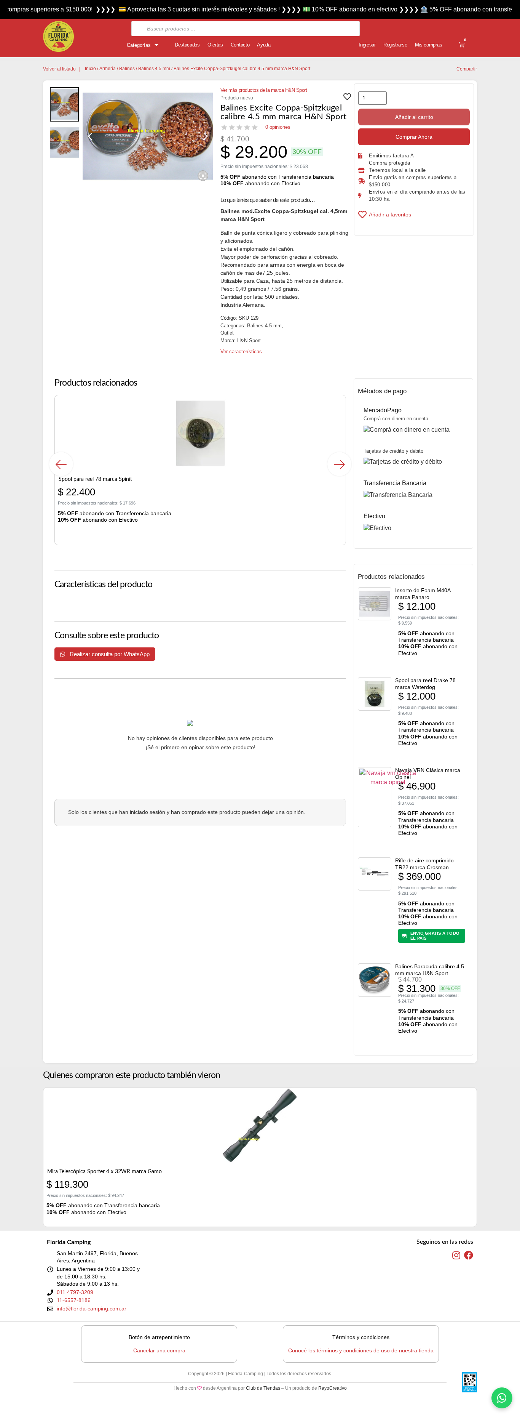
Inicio (90, 68)
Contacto (240, 45)
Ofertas (215, 45)
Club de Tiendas (263, 1388)
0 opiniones (277, 127)
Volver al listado (59, 69)
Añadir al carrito (414, 117)
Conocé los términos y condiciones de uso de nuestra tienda (361, 1350)
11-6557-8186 (74, 1300)
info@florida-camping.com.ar (91, 1308)
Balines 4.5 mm (154, 68)
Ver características (241, 351)
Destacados (187, 45)
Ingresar (367, 45)
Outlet (227, 333)
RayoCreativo (332, 1388)
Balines (127, 68)
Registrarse (395, 45)
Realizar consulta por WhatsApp (109, 654)
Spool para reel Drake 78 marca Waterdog (425, 683)
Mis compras (428, 45)
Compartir (466, 69)
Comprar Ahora (414, 137)
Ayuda (264, 45)
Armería (107, 68)
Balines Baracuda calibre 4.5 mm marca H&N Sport (429, 969)
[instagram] (456, 1255)
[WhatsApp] (501, 1397)
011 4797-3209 (75, 1292)
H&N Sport (249, 340)
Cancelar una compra (159, 1350)
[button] (61, 464)
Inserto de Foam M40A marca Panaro (422, 593)
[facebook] (468, 1255)
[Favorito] (347, 99)
